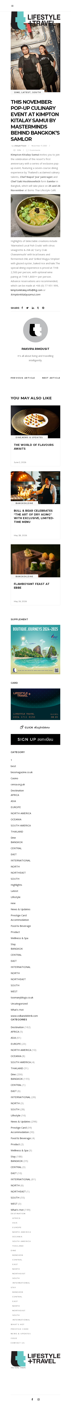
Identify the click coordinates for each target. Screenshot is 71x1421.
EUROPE (16, 807)
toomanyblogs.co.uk (22, 997)
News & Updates (32, 437)
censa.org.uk (18, 784)
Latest (26, 92)
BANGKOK (21, 503)
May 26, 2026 (20, 601)
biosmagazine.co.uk (22, 772)
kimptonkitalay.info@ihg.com (26, 290)
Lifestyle (15, 897)
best (13, 766)
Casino (14, 778)
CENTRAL (16, 848)
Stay (13, 944)
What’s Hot (17, 1324)
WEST (14, 991)
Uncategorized (19, 1003)
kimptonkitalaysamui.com (25, 294)
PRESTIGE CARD (20, 1329)
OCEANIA (16, 819)
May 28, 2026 (20, 535)
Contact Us (18, 1343)
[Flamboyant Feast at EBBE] (35, 560)
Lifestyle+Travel (20, 146)
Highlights (16, 884)
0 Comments (35, 150)
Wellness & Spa (19, 938)
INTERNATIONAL (21, 860)
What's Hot (17, 1009)
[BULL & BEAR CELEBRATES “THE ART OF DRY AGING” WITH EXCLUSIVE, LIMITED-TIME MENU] (35, 487)
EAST (14, 854)
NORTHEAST (18, 872)
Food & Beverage (21, 925)
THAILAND (17, 831)
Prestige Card (19, 915)
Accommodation (20, 919)
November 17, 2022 (39, 146)
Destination (17, 790)
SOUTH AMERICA (21, 825)
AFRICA (15, 795)
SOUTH (36, 92)
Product (15, 932)
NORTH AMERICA (21, 813)
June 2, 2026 (20, 462)
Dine (17, 92)
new (13, 903)
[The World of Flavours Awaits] (35, 421)
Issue (14, 1338)
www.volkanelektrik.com (24, 1015)
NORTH (15, 866)
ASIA (13, 801)
